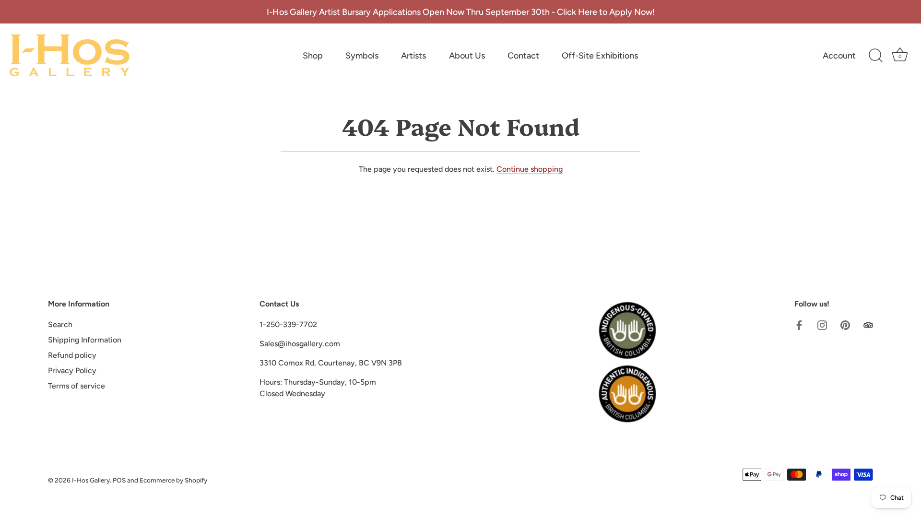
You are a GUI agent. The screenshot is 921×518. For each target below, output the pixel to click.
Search (60, 324)
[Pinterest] (845, 324)
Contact (523, 55)
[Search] (875, 55)
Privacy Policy (72, 370)
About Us (467, 55)
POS (119, 480)
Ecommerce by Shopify (173, 480)
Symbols (361, 55)
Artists (413, 55)
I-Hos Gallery (91, 480)
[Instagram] (822, 324)
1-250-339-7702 (288, 324)
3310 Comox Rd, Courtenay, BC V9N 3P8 (331, 362)
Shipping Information (84, 339)
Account (839, 55)
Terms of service (76, 385)
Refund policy (72, 355)
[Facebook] (799, 324)
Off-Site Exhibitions (600, 55)
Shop (313, 55)
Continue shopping (529, 169)
